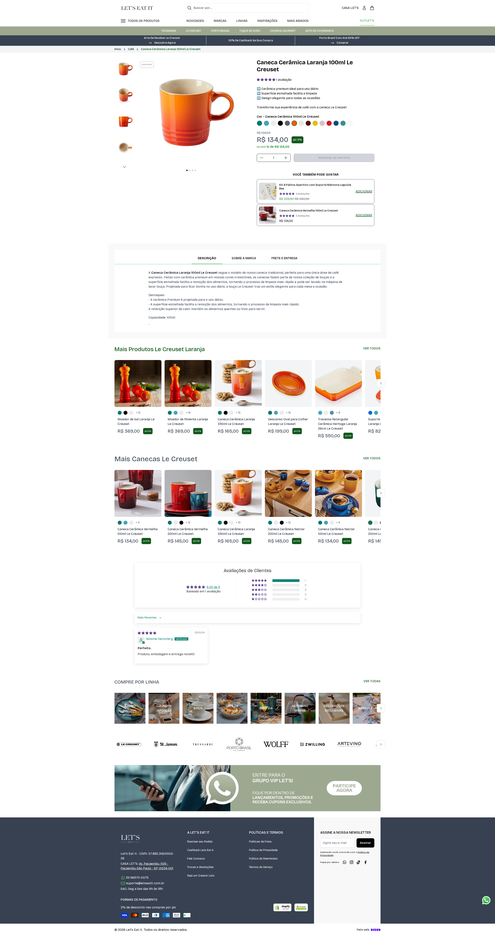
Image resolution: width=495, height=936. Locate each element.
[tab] (187, 170)
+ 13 (138, 412)
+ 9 (338, 412)
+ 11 (137, 522)
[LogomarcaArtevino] (349, 744)
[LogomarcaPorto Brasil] (239, 744)
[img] (147, 633)
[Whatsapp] (344, 862)
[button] (162, 42)
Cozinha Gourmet (283, 30)
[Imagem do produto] (259, 123)
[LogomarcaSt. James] (165, 744)
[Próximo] (124, 166)
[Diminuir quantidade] (261, 157)
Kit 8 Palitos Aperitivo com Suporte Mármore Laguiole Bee (315, 186)
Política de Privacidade (263, 850)
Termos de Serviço (261, 867)
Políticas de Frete (260, 841)
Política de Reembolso (263, 858)
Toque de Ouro (249, 30)
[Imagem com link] (247, 788)
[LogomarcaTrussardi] (202, 744)
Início (117, 49)
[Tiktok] (358, 862)
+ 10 (288, 412)
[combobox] (247, 8)
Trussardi (168, 30)
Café (131, 49)
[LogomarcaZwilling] (312, 744)
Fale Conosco (196, 858)
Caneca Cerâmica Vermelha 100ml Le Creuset (308, 210)
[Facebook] (365, 862)
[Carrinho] (372, 8)
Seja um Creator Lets (200, 875)
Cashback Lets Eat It (200, 850)
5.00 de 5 (213, 587)
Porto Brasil (220, 30)
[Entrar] (364, 8)
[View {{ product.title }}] (267, 191)
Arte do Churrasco (319, 30)
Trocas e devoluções (200, 867)
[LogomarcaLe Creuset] (128, 744)
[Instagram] (351, 862)
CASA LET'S (350, 8)
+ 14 (188, 412)
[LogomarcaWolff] (275, 744)
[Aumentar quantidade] (285, 157)
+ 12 (188, 522)
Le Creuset (193, 30)
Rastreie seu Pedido (200, 841)
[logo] (137, 8)
